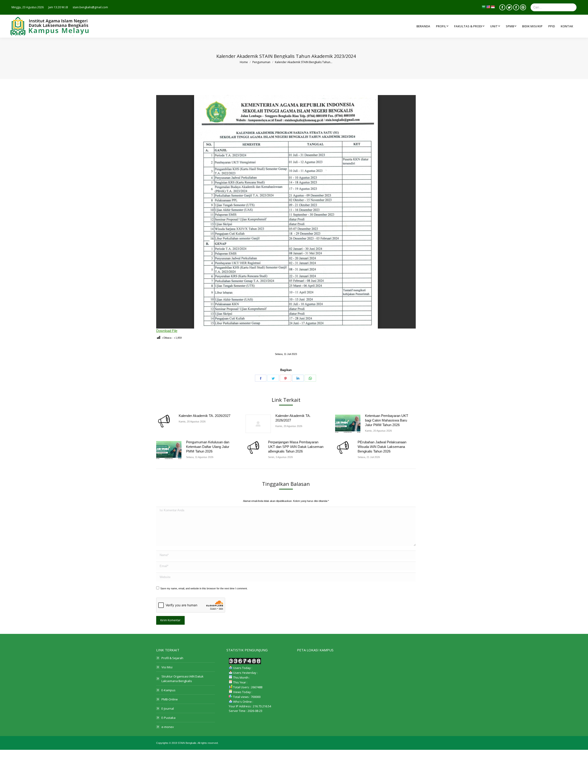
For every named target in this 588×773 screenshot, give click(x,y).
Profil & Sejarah (172, 658)
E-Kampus (168, 690)
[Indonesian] (493, 7)
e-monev (167, 727)
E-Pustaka (168, 718)
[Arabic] (483, 7)
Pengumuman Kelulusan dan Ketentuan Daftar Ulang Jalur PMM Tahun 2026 (207, 446)
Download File (166, 331)
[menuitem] (470, 26)
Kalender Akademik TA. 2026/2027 (204, 416)
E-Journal (167, 708)
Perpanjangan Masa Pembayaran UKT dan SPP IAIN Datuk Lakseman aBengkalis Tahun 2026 (295, 446)
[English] (488, 7)
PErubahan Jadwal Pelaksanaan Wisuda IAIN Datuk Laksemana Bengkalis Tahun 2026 (382, 446)
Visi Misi (166, 667)
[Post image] (165, 421)
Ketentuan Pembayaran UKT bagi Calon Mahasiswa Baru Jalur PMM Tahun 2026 (386, 420)
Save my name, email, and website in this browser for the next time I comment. (204, 588)
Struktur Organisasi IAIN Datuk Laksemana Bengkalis (182, 678)
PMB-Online (169, 699)
